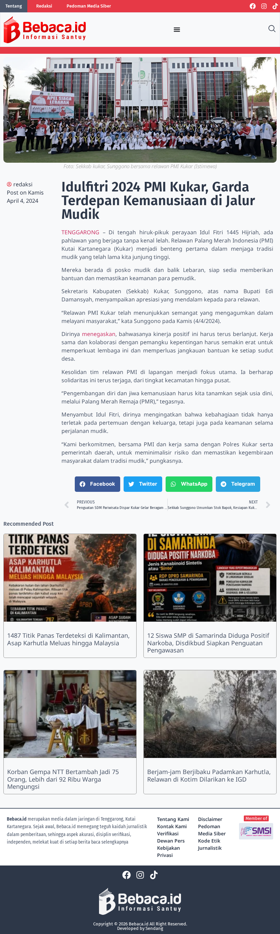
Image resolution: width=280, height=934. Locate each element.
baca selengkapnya (109, 842)
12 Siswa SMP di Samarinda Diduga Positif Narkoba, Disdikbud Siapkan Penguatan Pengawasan (208, 642)
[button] (97, 484)
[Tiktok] (275, 6)
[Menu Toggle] (176, 29)
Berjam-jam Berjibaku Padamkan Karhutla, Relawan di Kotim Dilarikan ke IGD (209, 775)
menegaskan (98, 334)
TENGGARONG (80, 232)
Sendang (154, 928)
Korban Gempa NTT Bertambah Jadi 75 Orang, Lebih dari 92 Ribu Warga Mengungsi (63, 779)
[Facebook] (252, 6)
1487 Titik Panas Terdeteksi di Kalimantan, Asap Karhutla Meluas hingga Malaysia (68, 639)
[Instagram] (264, 6)
